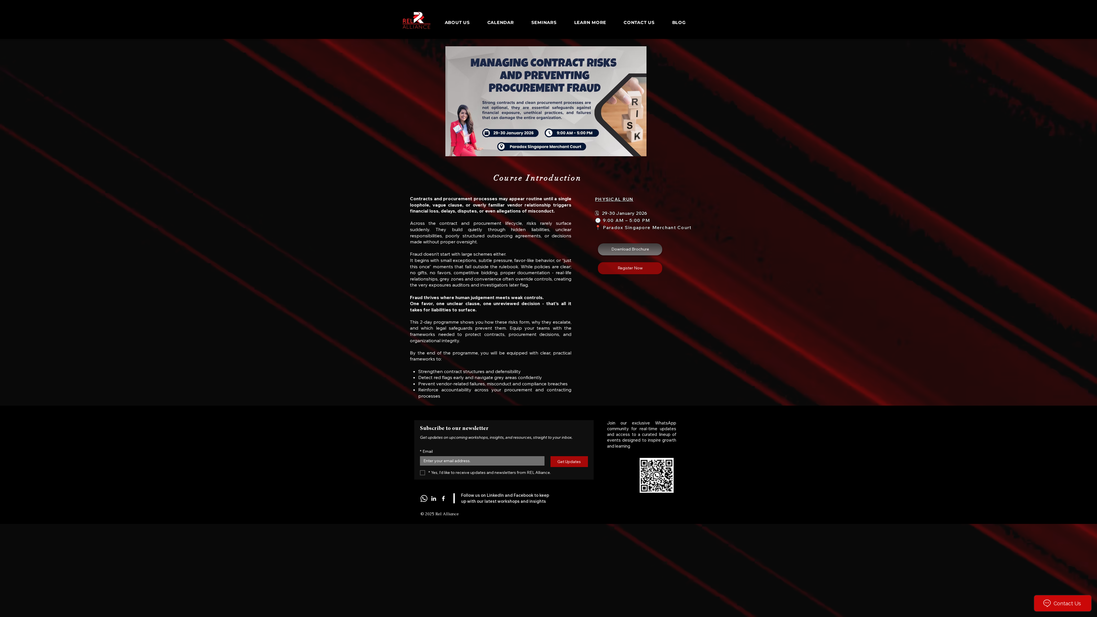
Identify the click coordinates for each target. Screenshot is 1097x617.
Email (426, 451)
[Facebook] (443, 498)
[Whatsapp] (424, 498)
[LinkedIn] (433, 498)
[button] (630, 249)
